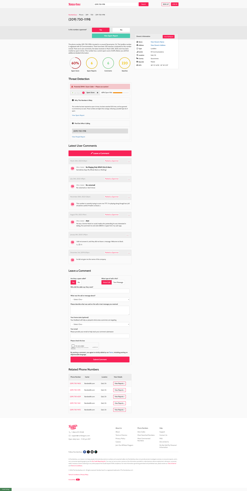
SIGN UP (166, 4)
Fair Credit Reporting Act (99, 461)
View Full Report (168, 37)
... (129, 161)
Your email (74, 329)
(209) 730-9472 (75, 410)
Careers (118, 442)
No (121, 30)
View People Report (78, 137)
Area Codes (141, 432)
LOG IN (174, 4)
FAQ (160, 438)
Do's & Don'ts (164, 442)
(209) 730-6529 (75, 396)
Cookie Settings (5, 489)
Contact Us (163, 435)
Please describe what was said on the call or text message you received (94, 304)
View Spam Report (111, 36)
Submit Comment (100, 359)
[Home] (74, 4)
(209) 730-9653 (75, 383)
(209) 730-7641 (75, 403)
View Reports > (119, 383)
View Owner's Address (158, 45)
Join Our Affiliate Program (124, 445)
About (118, 432)
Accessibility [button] (72, 479)
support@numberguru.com (81, 436)
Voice (106, 282)
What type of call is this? (109, 278)
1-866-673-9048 (78, 432)
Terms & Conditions (76, 466)
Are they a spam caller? (78, 278)
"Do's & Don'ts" (172, 463)
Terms (111, 352)
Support (162, 432)
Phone (81, 15)
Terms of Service (121, 435)
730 (92, 15)
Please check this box (78, 341)
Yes (100, 30)
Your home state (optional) (80, 317)
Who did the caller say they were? (82, 287)
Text (118, 282)
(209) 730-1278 (75, 390)
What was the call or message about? (83, 296)
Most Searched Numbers (146, 435)
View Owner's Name (157, 42)
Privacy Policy (120, 438)
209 (87, 15)
